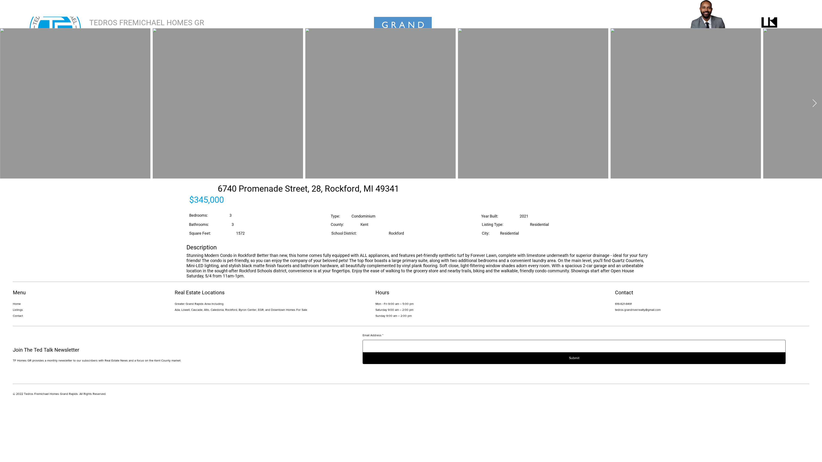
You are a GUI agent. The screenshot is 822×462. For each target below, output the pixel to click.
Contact (18, 315)
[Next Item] (814, 103)
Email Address (372, 335)
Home (17, 303)
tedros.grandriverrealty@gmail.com (638, 309)
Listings (18, 309)
